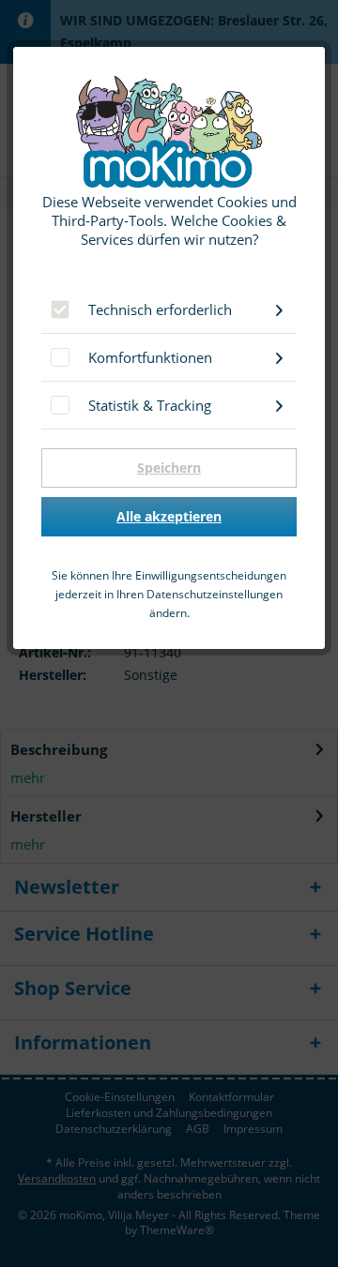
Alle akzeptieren (169, 516)
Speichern (169, 467)
